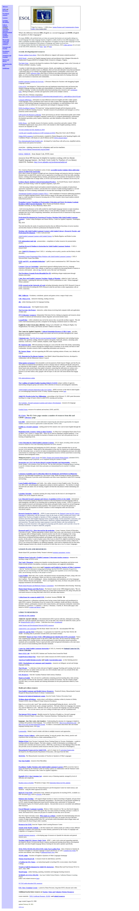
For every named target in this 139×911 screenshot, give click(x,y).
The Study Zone (23, 63)
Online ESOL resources (26, 136)
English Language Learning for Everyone (31, 81)
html (20, 768)
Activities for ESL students (27, 615)
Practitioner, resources (6, 52)
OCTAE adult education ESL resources (30, 883)
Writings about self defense (27, 699)
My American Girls (25, 345)
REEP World (22, 58)
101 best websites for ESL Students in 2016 (32, 129)
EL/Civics (5, 11)
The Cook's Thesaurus (26, 562)
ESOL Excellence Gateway (27, 108)
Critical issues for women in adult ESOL (31, 597)
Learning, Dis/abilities (6, 21)
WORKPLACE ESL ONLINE (28, 875)
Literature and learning (6, 47)
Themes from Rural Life (26, 859)
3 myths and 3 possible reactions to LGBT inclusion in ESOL (37, 133)
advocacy (28, 417)
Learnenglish (22, 731)
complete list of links (70, 850)
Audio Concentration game (53, 660)
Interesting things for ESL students (60, 783)
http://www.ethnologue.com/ (67, 723)
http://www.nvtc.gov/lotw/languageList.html (32, 724)
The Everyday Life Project (27, 310)
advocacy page (35, 73)
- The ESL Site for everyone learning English (37, 338)
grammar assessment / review (61, 552)
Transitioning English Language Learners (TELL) (33, 193)
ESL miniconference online (27, 378)
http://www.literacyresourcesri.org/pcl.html (34, 149)
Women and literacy (6, 60)
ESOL (4, 9)
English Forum (23, 409)
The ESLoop (23, 668)
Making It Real (23, 741)
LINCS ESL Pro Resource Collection (30, 115)
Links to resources (5, 25)
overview (39, 794)
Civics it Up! (22, 86)
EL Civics (22, 415)
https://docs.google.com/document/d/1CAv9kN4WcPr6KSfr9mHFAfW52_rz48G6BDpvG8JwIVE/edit (50, 96)
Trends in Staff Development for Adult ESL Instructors (36, 867)
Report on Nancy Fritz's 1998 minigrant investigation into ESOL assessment (51, 637)
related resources (59, 896)
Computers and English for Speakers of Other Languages (62, 567)
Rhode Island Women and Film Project (31, 589)
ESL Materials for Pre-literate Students (31, 356)
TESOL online (23, 855)
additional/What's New (48, 852)
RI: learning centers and (6, 40)
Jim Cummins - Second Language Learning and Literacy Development (40, 403)
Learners (5, 18)
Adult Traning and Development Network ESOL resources (36, 625)
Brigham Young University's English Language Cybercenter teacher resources (44, 557)
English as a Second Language (28, 427)
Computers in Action (25, 567)
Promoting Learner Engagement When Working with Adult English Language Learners (45, 256)
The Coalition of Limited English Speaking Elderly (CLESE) (38, 383)
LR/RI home (6, 68)
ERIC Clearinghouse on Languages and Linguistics (35, 663)
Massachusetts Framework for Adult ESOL (33, 750)
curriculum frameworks (67, 750)
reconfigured (58, 622)
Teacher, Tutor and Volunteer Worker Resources (58, 892)
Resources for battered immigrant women (32, 696)
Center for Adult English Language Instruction (34, 648)
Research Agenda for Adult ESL (29, 513)
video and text (67, 45)
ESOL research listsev (60, 138)
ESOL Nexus (23, 123)
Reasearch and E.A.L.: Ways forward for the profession (36, 530)
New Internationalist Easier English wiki (31, 141)
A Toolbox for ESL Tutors (27, 862)
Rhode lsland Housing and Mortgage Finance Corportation (36, 585)
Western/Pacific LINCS (28, 622)
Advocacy (5, 6)
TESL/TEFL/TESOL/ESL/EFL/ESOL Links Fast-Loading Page (39, 849)
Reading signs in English (26, 783)
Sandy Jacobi (35, 457)
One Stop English (24, 761)
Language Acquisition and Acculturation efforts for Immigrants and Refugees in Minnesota (48, 474)
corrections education (6, 30)
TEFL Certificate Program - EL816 (39, 896)
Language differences (25, 100)
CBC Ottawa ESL (24, 299)
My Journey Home (25, 351)
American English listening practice (30, 660)
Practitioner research (6, 14)
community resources (6, 43)
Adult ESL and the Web (26, 632)
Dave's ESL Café (24, 653)
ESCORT (22, 422)
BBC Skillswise (23, 295)
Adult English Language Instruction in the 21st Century (35, 389)
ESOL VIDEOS (24, 154)
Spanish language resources (27, 835)
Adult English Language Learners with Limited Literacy (35, 236)
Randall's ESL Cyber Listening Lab (30, 776)
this (40, 270)
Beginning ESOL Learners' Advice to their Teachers (35, 431)
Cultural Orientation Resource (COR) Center (56, 331)
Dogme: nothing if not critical (27, 55)
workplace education (5, 36)
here (41, 46)
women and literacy (35, 607)
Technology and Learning (7, 56)
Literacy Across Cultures (27, 735)
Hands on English (24, 678)
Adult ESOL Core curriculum (27, 628)
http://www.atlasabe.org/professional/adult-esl (50, 162)
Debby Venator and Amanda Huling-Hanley (55, 457)
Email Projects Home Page (27, 656)
